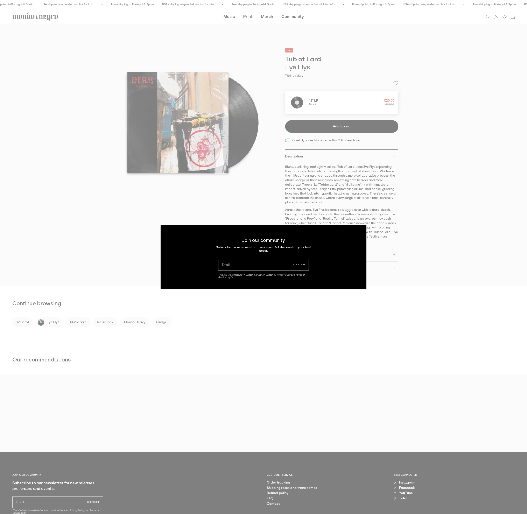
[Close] (360, 231)
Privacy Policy (282, 275)
